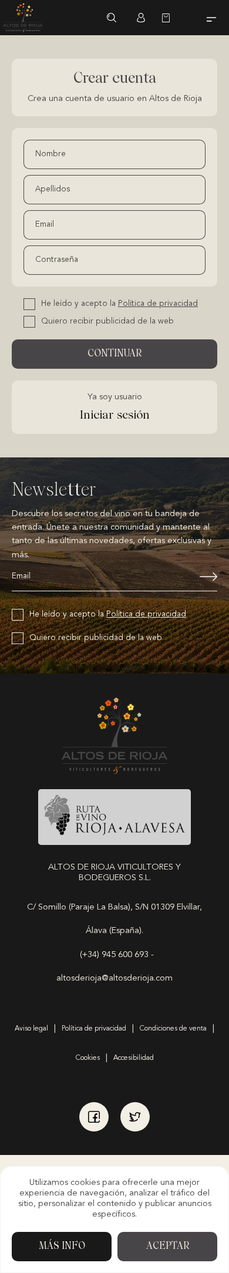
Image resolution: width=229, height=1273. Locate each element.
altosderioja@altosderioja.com (114, 978)
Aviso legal (31, 1028)
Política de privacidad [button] (158, 304)
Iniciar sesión (141, 17)
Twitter (135, 1116)
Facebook (94, 1116)
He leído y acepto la (119, 304)
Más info (62, 1246)
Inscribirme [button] (199, 576)
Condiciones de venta (173, 1028)
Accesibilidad (133, 1058)
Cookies (88, 1058)
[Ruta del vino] (114, 817)
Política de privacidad (94, 1028)
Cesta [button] (170, 17)
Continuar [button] (114, 354)
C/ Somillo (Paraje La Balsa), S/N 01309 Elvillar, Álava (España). (114, 919)
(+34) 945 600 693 (114, 955)
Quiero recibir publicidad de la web (107, 321)
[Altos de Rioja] (23, 17)
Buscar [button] (111, 17)
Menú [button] (211, 17)
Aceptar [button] (167, 1246)
